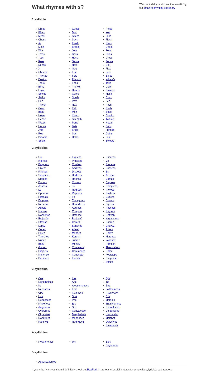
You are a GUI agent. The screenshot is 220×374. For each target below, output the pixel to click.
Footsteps (111, 254)
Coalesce (77, 292)
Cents (75, 115)
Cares (75, 93)
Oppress (43, 193)
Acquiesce (112, 292)
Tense (75, 61)
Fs (73, 197)
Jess (74, 50)
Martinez (110, 318)
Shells (75, 97)
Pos (74, 300)
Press (109, 28)
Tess (41, 57)
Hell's (75, 137)
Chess (42, 39)
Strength (77, 119)
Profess (110, 189)
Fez (108, 101)
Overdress (44, 310)
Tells (108, 83)
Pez (40, 101)
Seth (74, 133)
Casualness (112, 307)
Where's (110, 79)
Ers (74, 303)
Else (74, 72)
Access (110, 175)
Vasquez (111, 240)
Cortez (42, 229)
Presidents (112, 325)
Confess (76, 164)
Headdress (78, 204)
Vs (107, 160)
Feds (75, 83)
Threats (42, 75)
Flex (108, 68)
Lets (108, 72)
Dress (41, 28)
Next (74, 65)
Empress (43, 200)
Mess (41, 36)
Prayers (110, 90)
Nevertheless (45, 341)
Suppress (43, 175)
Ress (41, 61)
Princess (77, 160)
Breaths (42, 137)
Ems (74, 289)
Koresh (76, 236)
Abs (74, 281)
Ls (39, 189)
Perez (41, 233)
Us (40, 157)
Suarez (110, 222)
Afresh (75, 229)
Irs (39, 285)
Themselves (113, 247)
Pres (74, 101)
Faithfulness (113, 289)
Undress (77, 175)
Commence (78, 251)
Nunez (42, 240)
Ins (107, 281)
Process (110, 164)
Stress (75, 36)
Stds (108, 341)
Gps (108, 278)
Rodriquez (78, 321)
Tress (41, 54)
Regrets (110, 211)
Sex (108, 65)
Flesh (109, 39)
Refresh (110, 215)
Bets (74, 126)
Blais (41, 111)
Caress (110, 178)
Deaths (42, 79)
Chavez (110, 225)
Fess (108, 50)
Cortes (109, 233)
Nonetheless (45, 281)
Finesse (43, 171)
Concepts (77, 254)
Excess (42, 182)
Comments (78, 247)
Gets (74, 68)
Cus (40, 278)
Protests (43, 197)
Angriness (44, 307)
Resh (109, 108)
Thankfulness (113, 303)
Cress (109, 57)
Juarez (76, 240)
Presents (43, 258)
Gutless (110, 197)
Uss (40, 296)
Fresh (75, 43)
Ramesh (110, 243)
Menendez (78, 318)
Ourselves (111, 321)
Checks (42, 72)
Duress (110, 200)
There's (76, 86)
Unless (42, 168)
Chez (109, 97)
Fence (109, 61)
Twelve (110, 119)
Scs (74, 307)
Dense (42, 119)
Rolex (109, 251)
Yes (108, 32)
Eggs (109, 111)
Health (109, 122)
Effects (109, 262)
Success (110, 157)
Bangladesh (79, 314)
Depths (110, 115)
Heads (76, 90)
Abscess (110, 207)
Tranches (43, 236)
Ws (74, 341)
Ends (75, 129)
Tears (41, 83)
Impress (42, 160)
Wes (40, 50)
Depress (110, 182)
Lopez (41, 225)
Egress (110, 204)
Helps (41, 115)
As (39, 43)
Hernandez (112, 314)
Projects (43, 251)
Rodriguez (44, 318)
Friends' (76, 79)
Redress (43, 204)
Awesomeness (80, 285)
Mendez (76, 233)
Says (75, 39)
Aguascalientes (47, 361)
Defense (77, 215)
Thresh (42, 104)
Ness (109, 43)
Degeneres (112, 345)
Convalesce (79, 310)
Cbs (108, 296)
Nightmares (112, 218)
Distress (76, 171)
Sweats (110, 140)
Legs (41, 90)
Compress (111, 186)
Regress (77, 189)
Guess (75, 28)
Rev (40, 133)
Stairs (41, 97)
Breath (76, 46)
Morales (110, 300)
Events (76, 258)
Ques (109, 54)
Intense (42, 211)
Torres (109, 229)
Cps (40, 292)
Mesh (109, 93)
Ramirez (43, 321)
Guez (41, 108)
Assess (42, 186)
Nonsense (44, 215)
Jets (40, 129)
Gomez (76, 222)
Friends (110, 129)
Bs (107, 171)
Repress (77, 193)
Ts (73, 186)
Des (74, 32)
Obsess (76, 182)
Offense (42, 222)
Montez (76, 243)
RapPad (92, 369)
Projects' (77, 218)
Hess (75, 57)
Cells (109, 86)
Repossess (44, 300)
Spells (42, 140)
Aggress (76, 207)
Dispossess (112, 310)
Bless (41, 32)
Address (76, 168)
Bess (75, 54)
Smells (42, 93)
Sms (74, 296)
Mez (74, 111)
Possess (110, 168)
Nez (74, 104)
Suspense (111, 258)
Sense (42, 65)
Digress (42, 178)
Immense (43, 254)
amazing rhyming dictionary (159, 7)
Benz (41, 86)
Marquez (111, 236)
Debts (109, 133)
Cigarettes (44, 314)
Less (108, 36)
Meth (41, 46)
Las (74, 278)
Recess (76, 178)
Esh (74, 108)
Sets (74, 75)
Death (109, 46)
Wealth (42, 122)
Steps (109, 75)
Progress (43, 164)
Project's (43, 218)
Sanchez (77, 225)
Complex (77, 211)
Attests (42, 207)
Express (76, 157)
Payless (110, 193)
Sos (108, 285)
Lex (108, 137)
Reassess (44, 289)
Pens (75, 122)
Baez (41, 243)
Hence (42, 126)
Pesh (109, 104)
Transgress (78, 200)
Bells (108, 126)
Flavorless (44, 303)
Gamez (42, 247)
